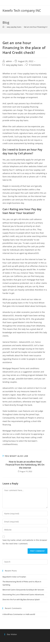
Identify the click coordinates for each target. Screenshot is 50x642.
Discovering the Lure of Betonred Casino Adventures (23, 594)
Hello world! (30, 614)
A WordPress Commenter (13, 614)
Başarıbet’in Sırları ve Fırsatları (14, 577)
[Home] (3, 27)
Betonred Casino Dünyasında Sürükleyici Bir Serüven (23, 589)
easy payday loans (14, 65)
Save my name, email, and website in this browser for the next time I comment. (25, 542)
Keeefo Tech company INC (22, 10)
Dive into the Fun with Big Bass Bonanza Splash (21, 599)
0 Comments (35, 65)
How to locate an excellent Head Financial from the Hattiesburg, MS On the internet (25, 464)
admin (9, 61)
